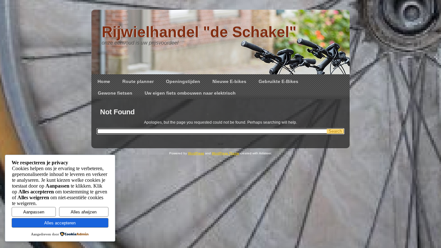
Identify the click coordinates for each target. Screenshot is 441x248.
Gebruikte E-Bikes (278, 81)
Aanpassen (33, 212)
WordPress (196, 153)
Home (103, 81)
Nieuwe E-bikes (229, 81)
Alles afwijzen (84, 212)
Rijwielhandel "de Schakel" (199, 31)
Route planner (138, 81)
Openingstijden (183, 81)
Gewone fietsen (115, 93)
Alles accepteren (60, 223)
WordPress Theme (225, 153)
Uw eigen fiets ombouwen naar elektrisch (190, 93)
